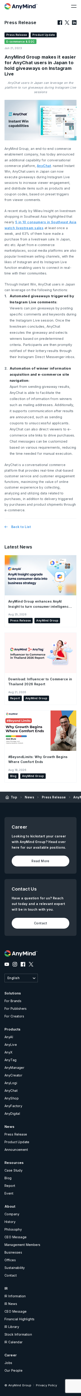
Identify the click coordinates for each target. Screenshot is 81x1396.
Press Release (54, 797)
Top (14, 797)
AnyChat (44, 166)
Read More (41, 861)
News (29, 797)
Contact (40, 923)
